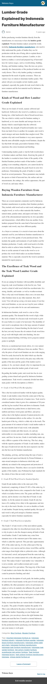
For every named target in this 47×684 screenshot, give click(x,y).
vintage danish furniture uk (20, 657)
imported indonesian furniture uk (18, 638)
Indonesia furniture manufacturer (22, 47)
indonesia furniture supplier (26, 640)
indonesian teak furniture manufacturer (16, 647)
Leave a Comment (23, 664)
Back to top (41, 674)
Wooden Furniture (28, 633)
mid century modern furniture (26, 650)
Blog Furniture (16, 633)
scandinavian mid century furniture (15, 652)
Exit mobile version (23, 681)
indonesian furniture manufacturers (23, 645)
